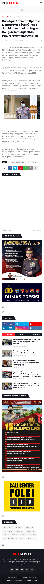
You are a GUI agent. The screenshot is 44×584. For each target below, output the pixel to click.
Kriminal (14, 535)
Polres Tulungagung (10, 538)
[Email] (30, 168)
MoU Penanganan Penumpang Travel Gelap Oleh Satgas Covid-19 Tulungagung (27, 363)
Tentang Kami (19, 580)
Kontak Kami (32, 580)
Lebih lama (36, 230)
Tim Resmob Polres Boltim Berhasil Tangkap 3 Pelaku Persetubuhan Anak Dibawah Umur (26, 385)
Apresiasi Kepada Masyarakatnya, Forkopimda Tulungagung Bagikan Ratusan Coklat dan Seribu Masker (27, 374)
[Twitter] (15, 168)
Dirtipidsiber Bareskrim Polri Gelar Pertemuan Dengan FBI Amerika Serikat (26, 342)
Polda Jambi (32, 162)
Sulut (22, 538)
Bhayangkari (31, 538)
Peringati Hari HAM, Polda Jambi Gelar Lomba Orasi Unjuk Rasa (25, 352)
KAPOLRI (6, 535)
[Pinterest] (20, 168)
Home (9, 580)
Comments (35, 334)
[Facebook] (10, 168)
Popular (9, 334)
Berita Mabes (8, 531)
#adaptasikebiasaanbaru (20, 17)
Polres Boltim (18, 528)
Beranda (5, 17)
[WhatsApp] (25, 168)
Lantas (23, 535)
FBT (35, 577)
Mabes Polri (32, 535)
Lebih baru (7, 230)
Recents (22, 334)
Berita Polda (19, 531)
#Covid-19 (7, 528)
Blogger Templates (23, 577)
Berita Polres (29, 528)
